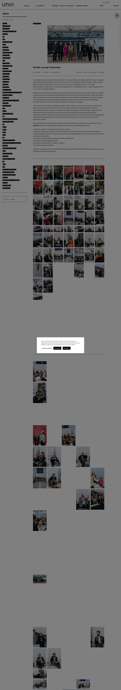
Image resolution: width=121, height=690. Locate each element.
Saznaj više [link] (57, 348)
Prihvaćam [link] (66, 348)
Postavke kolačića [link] (47, 348)
